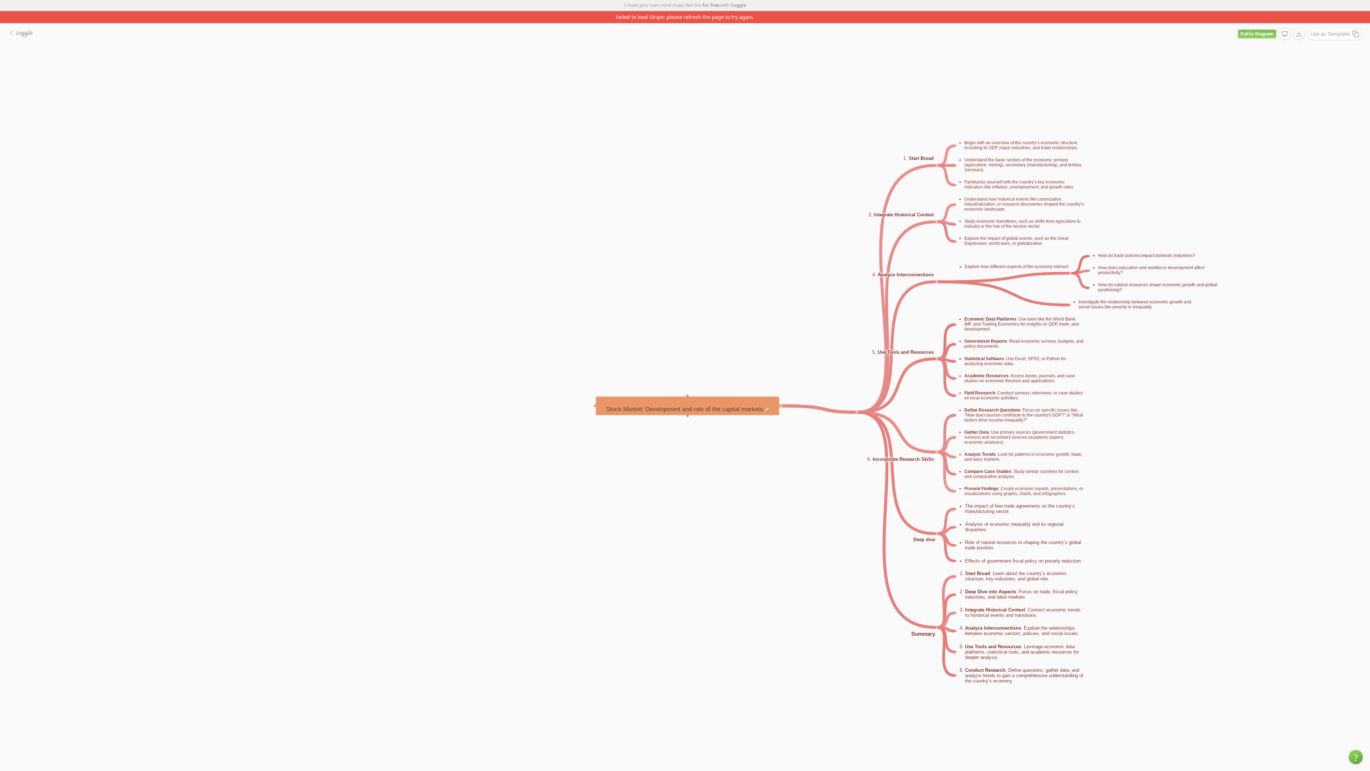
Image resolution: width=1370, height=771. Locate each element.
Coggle (738, 5)
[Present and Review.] (1284, 22)
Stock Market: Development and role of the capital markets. (685, 397)
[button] (1356, 757)
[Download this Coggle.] (1299, 21)
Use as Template (1330, 21)
